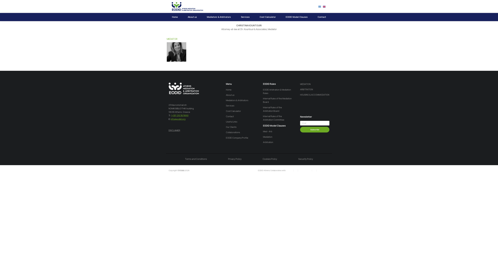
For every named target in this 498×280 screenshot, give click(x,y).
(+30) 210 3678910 (179, 115)
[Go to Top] (491, 273)
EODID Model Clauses (274, 125)
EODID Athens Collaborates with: (272, 170)
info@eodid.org (178, 119)
